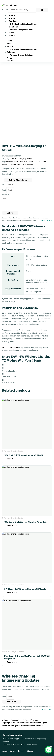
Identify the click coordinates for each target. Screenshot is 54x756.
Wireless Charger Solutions (21, 30)
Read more (12, 459)
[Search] (42, 10)
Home (9, 41)
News (9, 58)
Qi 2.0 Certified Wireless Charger (24, 24)
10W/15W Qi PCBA (12, 162)
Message (5, 194)
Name (4, 184)
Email (4, 190)
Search (5, 10)
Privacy (21, 751)
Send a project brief (10, 347)
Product (13, 21)
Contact (12, 35)
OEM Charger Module (25, 164)
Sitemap (30, 751)
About (9, 44)
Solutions (13, 27)
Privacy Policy (46, 220)
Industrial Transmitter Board (30, 162)
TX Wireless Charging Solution (20, 159)
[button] (27, 370)
